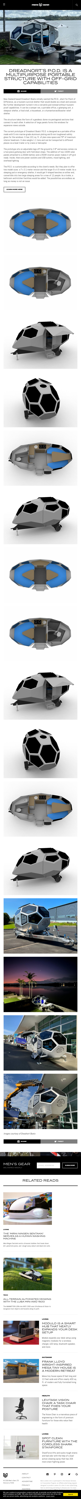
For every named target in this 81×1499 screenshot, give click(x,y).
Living (6, 1229)
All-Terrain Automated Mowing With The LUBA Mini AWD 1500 (27, 1300)
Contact (26, 1478)
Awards (26, 1489)
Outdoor (47, 1357)
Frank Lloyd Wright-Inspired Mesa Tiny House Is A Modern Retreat (59, 1366)
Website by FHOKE (8, 1483)
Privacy (26, 1485)
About (25, 1474)
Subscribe (70, 1165)
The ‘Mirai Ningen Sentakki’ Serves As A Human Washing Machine (24, 1236)
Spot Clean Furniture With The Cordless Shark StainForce (59, 1442)
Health (46, 1396)
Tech (5, 1295)
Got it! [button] (70, 1494)
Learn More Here (14, 190)
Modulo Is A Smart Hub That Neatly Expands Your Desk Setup (59, 1328)
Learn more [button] (50, 1496)
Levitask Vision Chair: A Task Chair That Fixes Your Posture (59, 1404)
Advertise (27, 1481)
